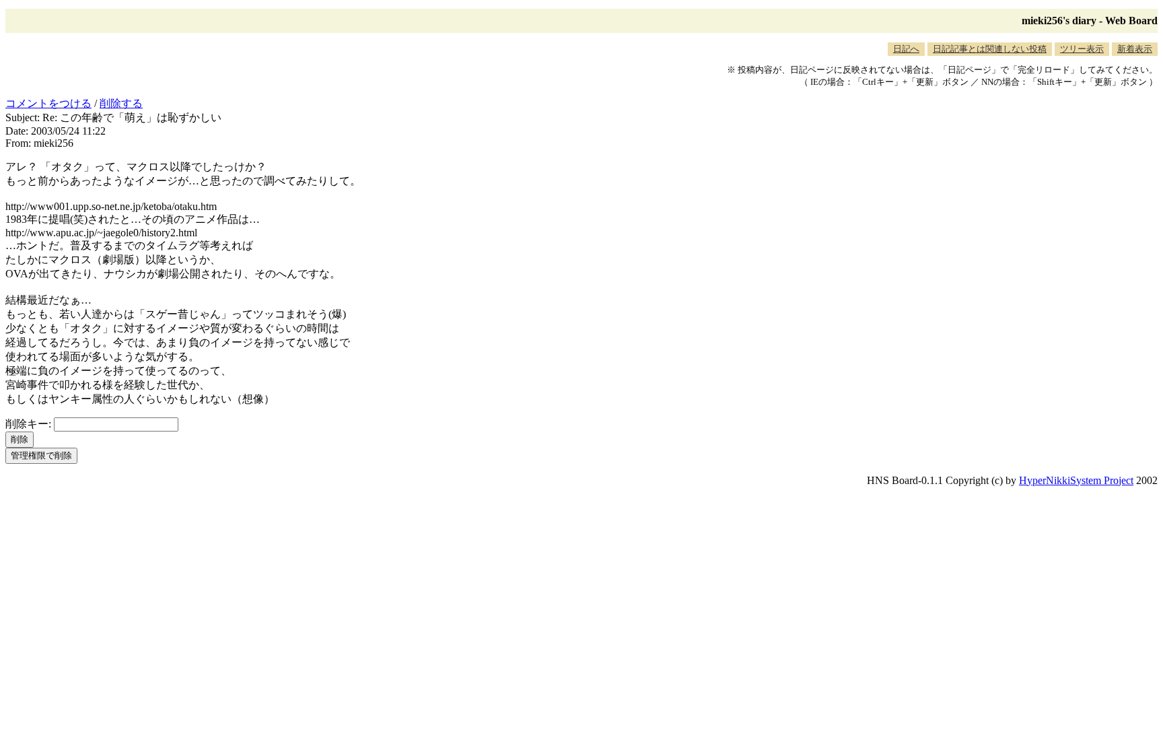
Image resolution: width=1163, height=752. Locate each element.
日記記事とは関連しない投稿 (990, 49)
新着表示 (1134, 49)
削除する (121, 103)
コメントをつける (48, 103)
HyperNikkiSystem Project (1076, 480)
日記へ (906, 49)
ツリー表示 (1082, 49)
